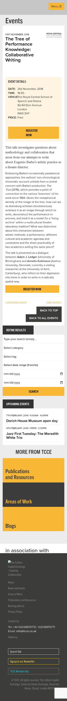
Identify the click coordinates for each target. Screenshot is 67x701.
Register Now (32, 132)
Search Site (15, 651)
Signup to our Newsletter (22, 661)
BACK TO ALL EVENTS (43, 318)
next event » (54, 302)
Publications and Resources (22, 600)
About (11, 582)
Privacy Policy (15, 611)
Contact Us (13, 621)
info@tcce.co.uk (26, 631)
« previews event (15, 302)
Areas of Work (15, 594)
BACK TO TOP (49, 310)
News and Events (16, 588)
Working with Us (16, 606)
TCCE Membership (19, 671)
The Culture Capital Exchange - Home (8, 7)
